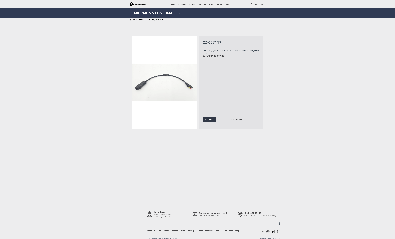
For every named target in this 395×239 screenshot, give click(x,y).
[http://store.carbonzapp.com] (130, 20)
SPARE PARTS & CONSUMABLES (143, 20)
